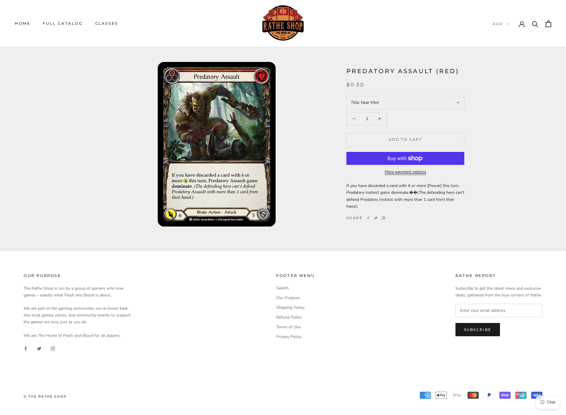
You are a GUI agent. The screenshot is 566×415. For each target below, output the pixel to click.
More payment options (405, 172)
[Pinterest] (383, 218)
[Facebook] (368, 218)
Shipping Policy (290, 307)
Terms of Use (288, 327)
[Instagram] (53, 348)
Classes (106, 23)
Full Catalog (63, 23)
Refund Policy (289, 317)
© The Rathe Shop (45, 396)
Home (22, 23)
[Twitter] (376, 218)
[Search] (535, 24)
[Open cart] (548, 23)
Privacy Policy (288, 336)
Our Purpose (288, 298)
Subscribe (477, 329)
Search (282, 288)
